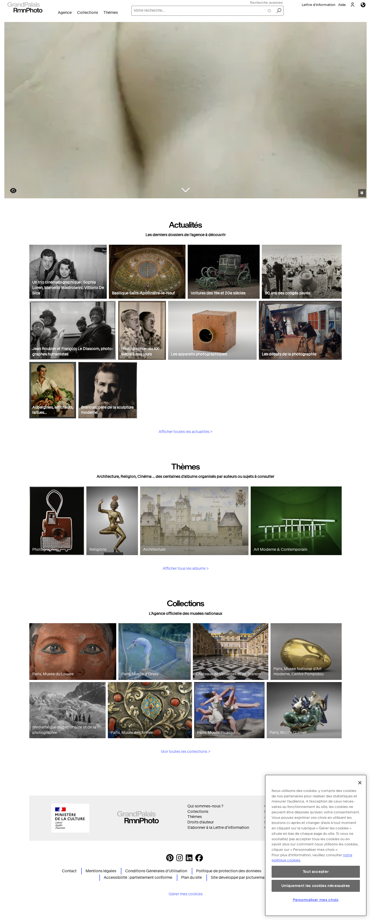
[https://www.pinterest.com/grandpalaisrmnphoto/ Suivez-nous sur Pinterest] (170, 859)
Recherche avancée (266, 2)
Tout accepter (316, 871)
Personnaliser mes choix (315, 900)
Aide (342, 5)
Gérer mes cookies (186, 894)
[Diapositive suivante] (359, 110)
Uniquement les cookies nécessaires (315, 885)
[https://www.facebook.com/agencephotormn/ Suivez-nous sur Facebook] (199, 859)
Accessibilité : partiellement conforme (138, 878)
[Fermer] (360, 783)
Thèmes (110, 13)
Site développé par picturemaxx (239, 878)
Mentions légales (101, 871)
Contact (69, 871)
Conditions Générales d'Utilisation (156, 871)
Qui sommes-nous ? (205, 806)
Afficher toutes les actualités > (185, 432)
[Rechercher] (279, 11)
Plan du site (191, 878)
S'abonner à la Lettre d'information (218, 828)
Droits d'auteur (200, 822)
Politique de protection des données (228, 871)
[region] (316, 845)
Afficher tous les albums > (186, 568)
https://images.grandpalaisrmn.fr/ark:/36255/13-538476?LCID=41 (10, 191)
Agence (65, 13)
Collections (87, 13)
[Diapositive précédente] (11, 110)
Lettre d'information (318, 5)
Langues (363, 4)
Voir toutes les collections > (185, 752)
